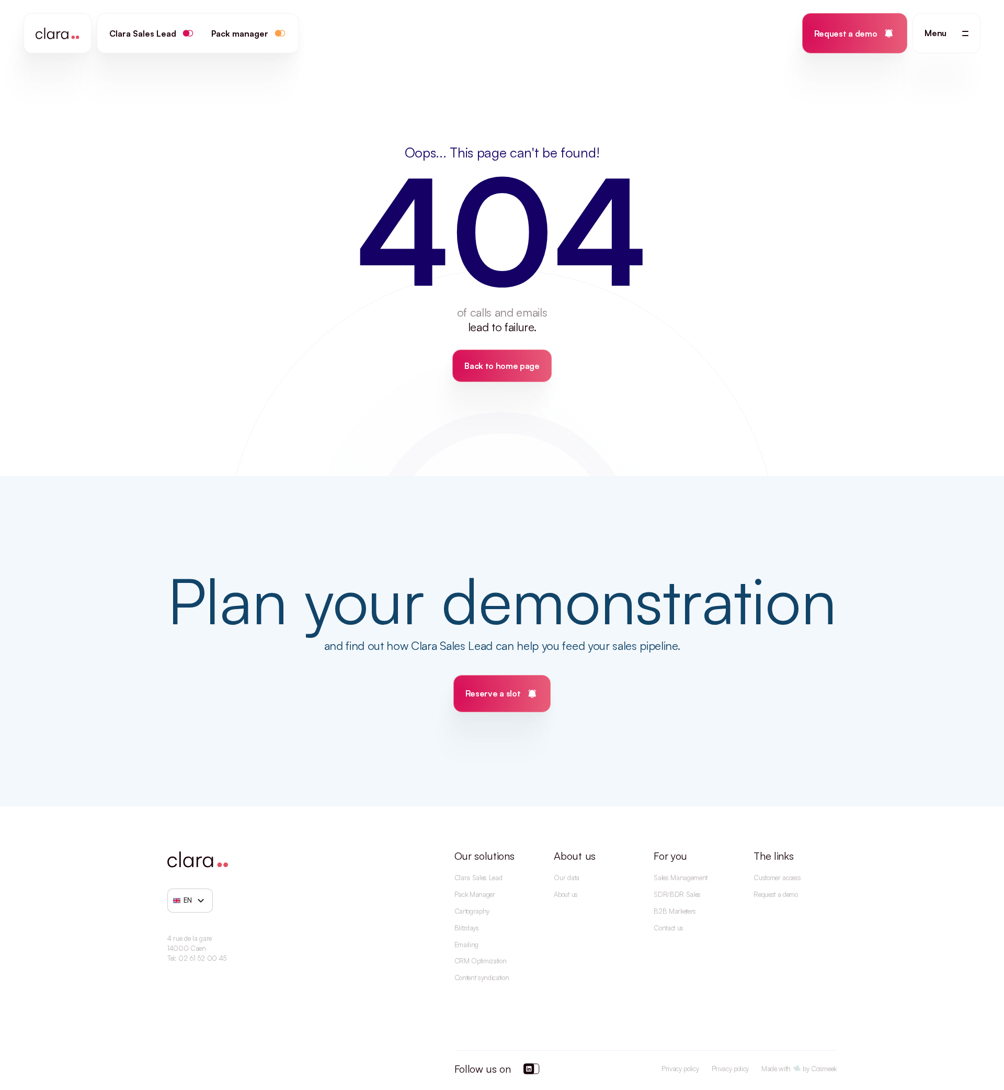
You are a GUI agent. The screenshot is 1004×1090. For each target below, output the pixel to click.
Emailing (466, 944)
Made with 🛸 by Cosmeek (799, 1068)
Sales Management (681, 877)
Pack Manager (474, 894)
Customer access (777, 877)
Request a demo (776, 894)
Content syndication (481, 977)
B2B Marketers (675, 911)
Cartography (471, 911)
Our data (566, 877)
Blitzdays (466, 928)
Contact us (668, 928)
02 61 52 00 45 (202, 958)
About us (565, 894)
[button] (946, 33)
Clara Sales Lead (478, 877)
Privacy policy (680, 1068)
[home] (58, 33)
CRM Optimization (480, 961)
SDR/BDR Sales (677, 894)
